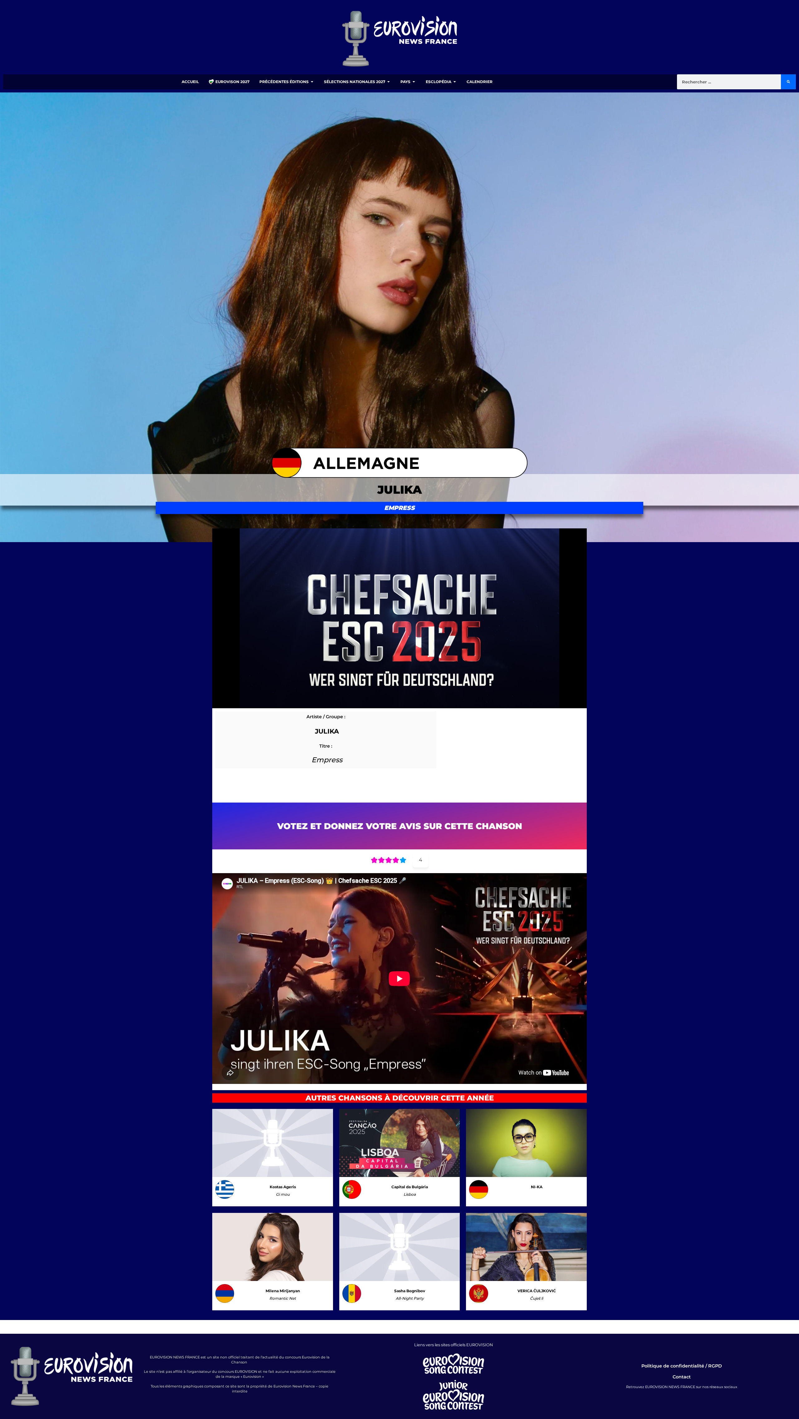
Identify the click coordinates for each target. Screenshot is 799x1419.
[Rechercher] (788, 81)
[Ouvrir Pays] (414, 82)
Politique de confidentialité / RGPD (681, 1366)
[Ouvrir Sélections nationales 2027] (388, 82)
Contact (682, 1377)
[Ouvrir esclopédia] (455, 82)
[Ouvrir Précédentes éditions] (312, 82)
